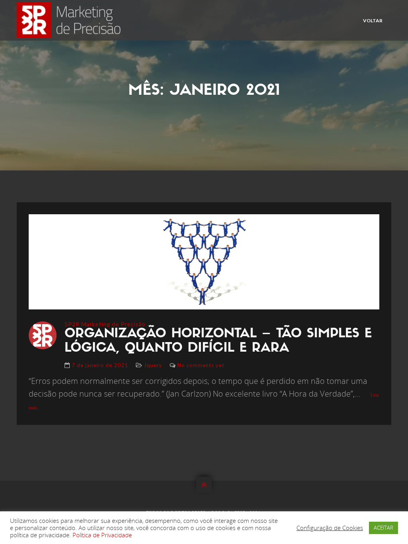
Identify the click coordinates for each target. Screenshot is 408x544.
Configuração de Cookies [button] (329, 527)
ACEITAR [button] (383, 527)
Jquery (153, 365)
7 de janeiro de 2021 (100, 365)
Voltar (372, 20)
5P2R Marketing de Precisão (105, 324)
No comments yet (200, 365)
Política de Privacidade (102, 535)
